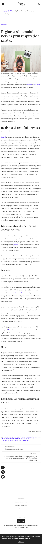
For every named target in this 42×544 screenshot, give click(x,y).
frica (10, 330)
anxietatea (36, 85)
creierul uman (17, 437)
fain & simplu (26, 437)
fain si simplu (36, 437)
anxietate (8, 437)
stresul (29, 85)
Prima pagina (21, 499)
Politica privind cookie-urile (22, 538)
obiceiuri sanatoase (8, 439)
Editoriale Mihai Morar (21, 502)
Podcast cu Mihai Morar (21, 505)
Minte (2, 24)
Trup (5, 24)
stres (30, 440)
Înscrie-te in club (21, 509)
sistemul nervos (22, 440)
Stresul (3, 137)
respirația (24, 439)
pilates (15, 245)
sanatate (13, 440)
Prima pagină (4, 11)
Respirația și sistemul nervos (17, 293)
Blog (11, 11)
